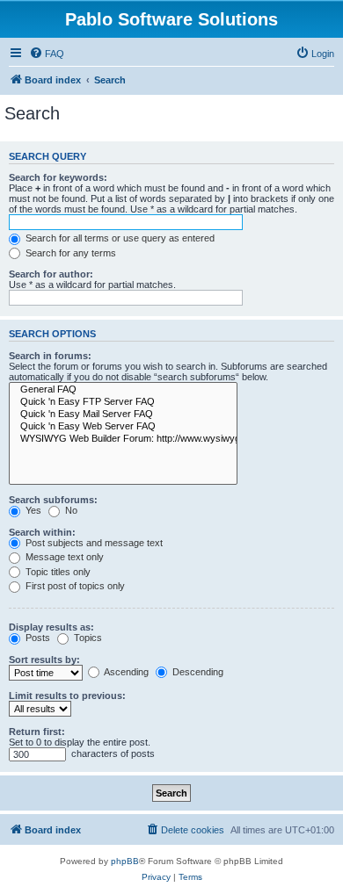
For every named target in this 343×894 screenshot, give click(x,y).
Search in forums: (50, 355)
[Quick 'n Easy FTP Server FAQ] (123, 402)
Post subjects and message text (93, 542)
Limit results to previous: (67, 695)
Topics (86, 637)
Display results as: (51, 627)
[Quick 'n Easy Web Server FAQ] (123, 427)
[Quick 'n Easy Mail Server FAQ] (123, 414)
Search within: (42, 532)
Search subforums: (53, 499)
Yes (32, 510)
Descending (196, 672)
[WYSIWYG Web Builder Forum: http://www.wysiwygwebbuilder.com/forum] (123, 439)
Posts (36, 637)
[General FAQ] (123, 390)
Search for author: (51, 274)
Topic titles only (57, 571)
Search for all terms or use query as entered (119, 238)
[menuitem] (46, 53)
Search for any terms (69, 253)
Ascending (125, 672)
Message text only (63, 557)
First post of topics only (74, 585)
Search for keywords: (58, 177)
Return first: (37, 731)
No (69, 510)
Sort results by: (44, 659)
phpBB (125, 861)
